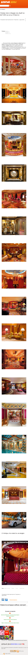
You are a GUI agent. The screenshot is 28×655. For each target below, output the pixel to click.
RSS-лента (21, 651)
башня (3, 44)
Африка (7, 31)
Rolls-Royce (8, 49)
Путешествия (8, 33)
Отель (17, 588)
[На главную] (8, 2)
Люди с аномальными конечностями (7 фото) (10, 622)
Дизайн (7, 32)
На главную (2, 9)
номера (7, 45)
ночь (7, 46)
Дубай (13, 588)
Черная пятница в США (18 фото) (10, 619)
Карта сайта (7, 653)
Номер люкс (22, 588)
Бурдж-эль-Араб (17, 43)
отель (9, 43)
